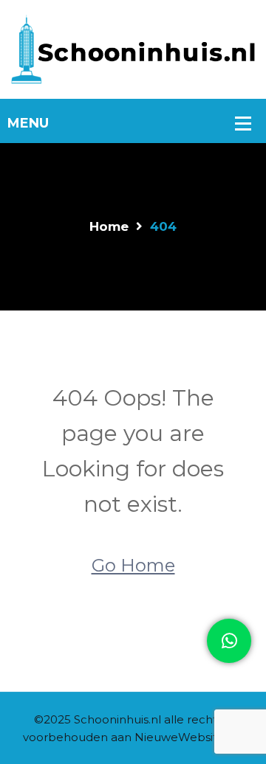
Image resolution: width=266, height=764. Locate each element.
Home (109, 226)
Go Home (133, 565)
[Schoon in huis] (133, 48)
